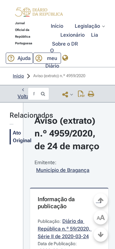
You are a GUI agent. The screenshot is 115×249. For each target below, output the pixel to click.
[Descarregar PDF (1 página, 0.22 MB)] (81, 94)
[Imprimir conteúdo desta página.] (91, 94)
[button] (39, 13)
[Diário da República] (39, 13)
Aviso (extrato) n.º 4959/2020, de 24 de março (66, 133)
